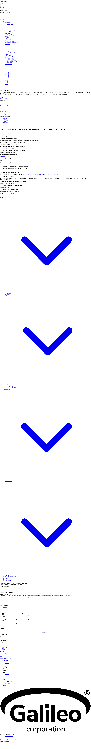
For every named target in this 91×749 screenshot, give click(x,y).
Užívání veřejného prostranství (12, 61)
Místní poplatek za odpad (11, 59)
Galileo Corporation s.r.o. (9, 736)
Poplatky (6, 57)
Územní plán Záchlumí (8, 31)
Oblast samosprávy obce (9, 48)
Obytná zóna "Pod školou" (7, 581)
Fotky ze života (5, 71)
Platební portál (9, 63)
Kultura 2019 (7, 79)
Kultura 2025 (7, 73)
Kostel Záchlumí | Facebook (5, 588)
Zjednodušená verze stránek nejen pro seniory (45, 630)
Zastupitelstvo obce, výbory (11, 49)
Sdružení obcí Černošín (4, 660)
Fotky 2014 (6, 84)
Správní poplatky (9, 62)
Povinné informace (8, 55)
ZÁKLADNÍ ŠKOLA (10, 34)
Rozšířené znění (8, 132)
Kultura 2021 (7, 77)
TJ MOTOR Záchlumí (10, 41)
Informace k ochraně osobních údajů (11, 56)
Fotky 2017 (6, 81)
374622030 (7, 674)
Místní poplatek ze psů (10, 58)
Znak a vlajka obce (10, 24)
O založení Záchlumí (10, 383)
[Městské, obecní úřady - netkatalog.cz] (5, 648)
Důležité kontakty (8, 65)
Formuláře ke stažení (8, 64)
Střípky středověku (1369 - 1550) (12, 384)
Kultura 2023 (7, 75)
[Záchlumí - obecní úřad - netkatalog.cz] (5, 644)
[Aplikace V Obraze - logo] (5, 636)
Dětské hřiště (7, 37)
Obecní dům (7, 38)
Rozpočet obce (9, 50)
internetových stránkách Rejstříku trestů (11, 170)
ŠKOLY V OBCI (7, 33)
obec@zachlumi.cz (8, 675)
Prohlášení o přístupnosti (4, 741)
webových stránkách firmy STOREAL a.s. (55, 597)
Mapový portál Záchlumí (7, 580)
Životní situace (7, 43)
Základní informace (10, 23)
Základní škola (7, 85)
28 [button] (5, 620)
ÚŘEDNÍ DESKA (8, 54)
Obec (3, 21)
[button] (47, 292)
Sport (5, 40)
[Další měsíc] (5, 612)
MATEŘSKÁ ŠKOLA (10, 35)
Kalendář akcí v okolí (8, 68)
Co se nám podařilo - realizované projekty (12, 42)
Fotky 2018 (6, 80)
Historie (8, 25)
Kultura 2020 (7, 78)
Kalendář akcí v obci (8, 67)
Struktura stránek (9, 739)
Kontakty (4, 87)
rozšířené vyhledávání (4, 98)
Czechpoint (2, 651)
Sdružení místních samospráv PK (5, 658)
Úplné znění (13, 132)
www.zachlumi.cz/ (7, 677)
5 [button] (16, 624)
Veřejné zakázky (7, 44)
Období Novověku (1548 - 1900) (14, 28)
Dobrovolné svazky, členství (9, 39)
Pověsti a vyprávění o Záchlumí (14, 30)
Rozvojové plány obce (8, 32)
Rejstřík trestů (2, 156)
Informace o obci (7, 22)
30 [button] (28, 620)
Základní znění (2, 132)
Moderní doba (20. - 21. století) (14, 29)
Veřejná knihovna (7, 70)
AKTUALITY (7, 36)
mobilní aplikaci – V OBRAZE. (18, 637)
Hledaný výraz (12, 96)
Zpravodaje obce (7, 69)
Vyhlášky (8, 51)
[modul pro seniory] (45, 632)
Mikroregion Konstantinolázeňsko (6, 656)
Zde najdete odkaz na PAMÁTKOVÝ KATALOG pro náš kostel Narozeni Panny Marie (15, 589)
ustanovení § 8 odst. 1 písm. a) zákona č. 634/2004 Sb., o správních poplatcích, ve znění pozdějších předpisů (43, 174)
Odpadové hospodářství (11, 52)
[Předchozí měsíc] (0, 612)
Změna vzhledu (3, 739)
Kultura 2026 (7, 72)
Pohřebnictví (7, 45)
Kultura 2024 (7, 74)
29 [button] (16, 620)
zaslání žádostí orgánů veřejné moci (13, 191)
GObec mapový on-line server (5, 653)
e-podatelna (6, 53)
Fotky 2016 (6, 82)
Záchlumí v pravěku (12, 26)
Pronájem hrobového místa (11, 60)
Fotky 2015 (6, 83)
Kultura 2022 (7, 76)
